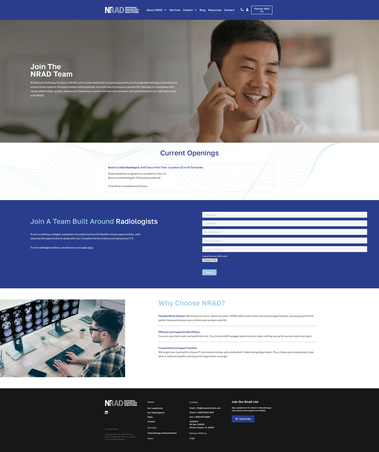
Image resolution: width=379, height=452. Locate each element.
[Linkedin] (106, 412)
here (90, 247)
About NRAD (155, 10)
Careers (188, 10)
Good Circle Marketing (116, 439)
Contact (229, 10)
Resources (215, 10)
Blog (202, 10)
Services (174, 10)
